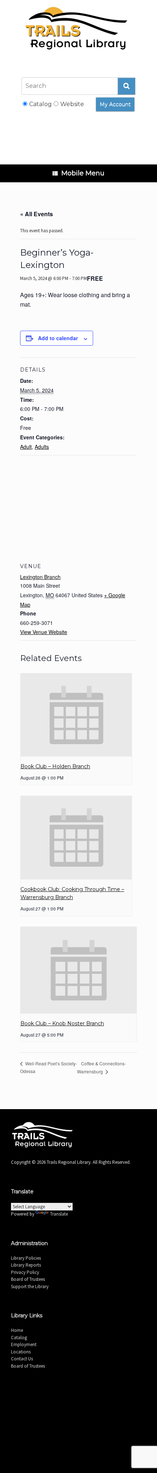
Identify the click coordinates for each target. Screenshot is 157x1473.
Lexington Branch (40, 576)
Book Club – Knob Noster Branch (62, 1023)
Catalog (19, 1337)
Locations (21, 1352)
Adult (26, 446)
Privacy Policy (25, 1272)
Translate (59, 1214)
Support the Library (30, 1286)
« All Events (36, 214)
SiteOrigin (88, 1421)
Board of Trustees (28, 1279)
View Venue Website (43, 632)
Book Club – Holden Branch (55, 766)
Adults (42, 446)
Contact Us (22, 1359)
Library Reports (26, 1265)
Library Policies (26, 1258)
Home (17, 1330)
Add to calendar (58, 338)
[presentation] (76, 715)
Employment (24, 1344)
